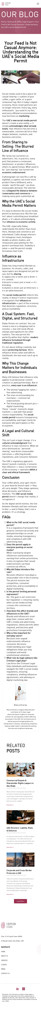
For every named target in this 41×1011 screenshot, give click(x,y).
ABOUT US (4, 956)
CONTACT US (5, 973)
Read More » (10, 805)
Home (3, 21)
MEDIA (3, 969)
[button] (38, 4)
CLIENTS (4, 965)
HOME (3, 951)
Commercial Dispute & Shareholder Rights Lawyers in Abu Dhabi (20, 783)
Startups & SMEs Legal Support (21, 21)
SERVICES (4, 960)
